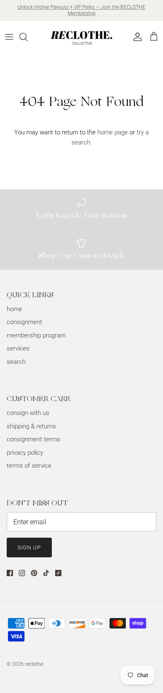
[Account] (135, 37)
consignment (24, 322)
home (14, 309)
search (16, 362)
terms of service (29, 465)
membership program (36, 335)
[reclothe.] (81, 37)
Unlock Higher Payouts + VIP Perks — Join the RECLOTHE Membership (81, 10)
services (18, 348)
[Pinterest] (34, 573)
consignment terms (33, 439)
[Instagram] (22, 573)
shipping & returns (31, 426)
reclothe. (34, 664)
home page (112, 132)
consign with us (28, 413)
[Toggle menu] (9, 37)
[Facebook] (10, 573)
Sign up (29, 547)
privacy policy (25, 452)
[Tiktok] (46, 573)
